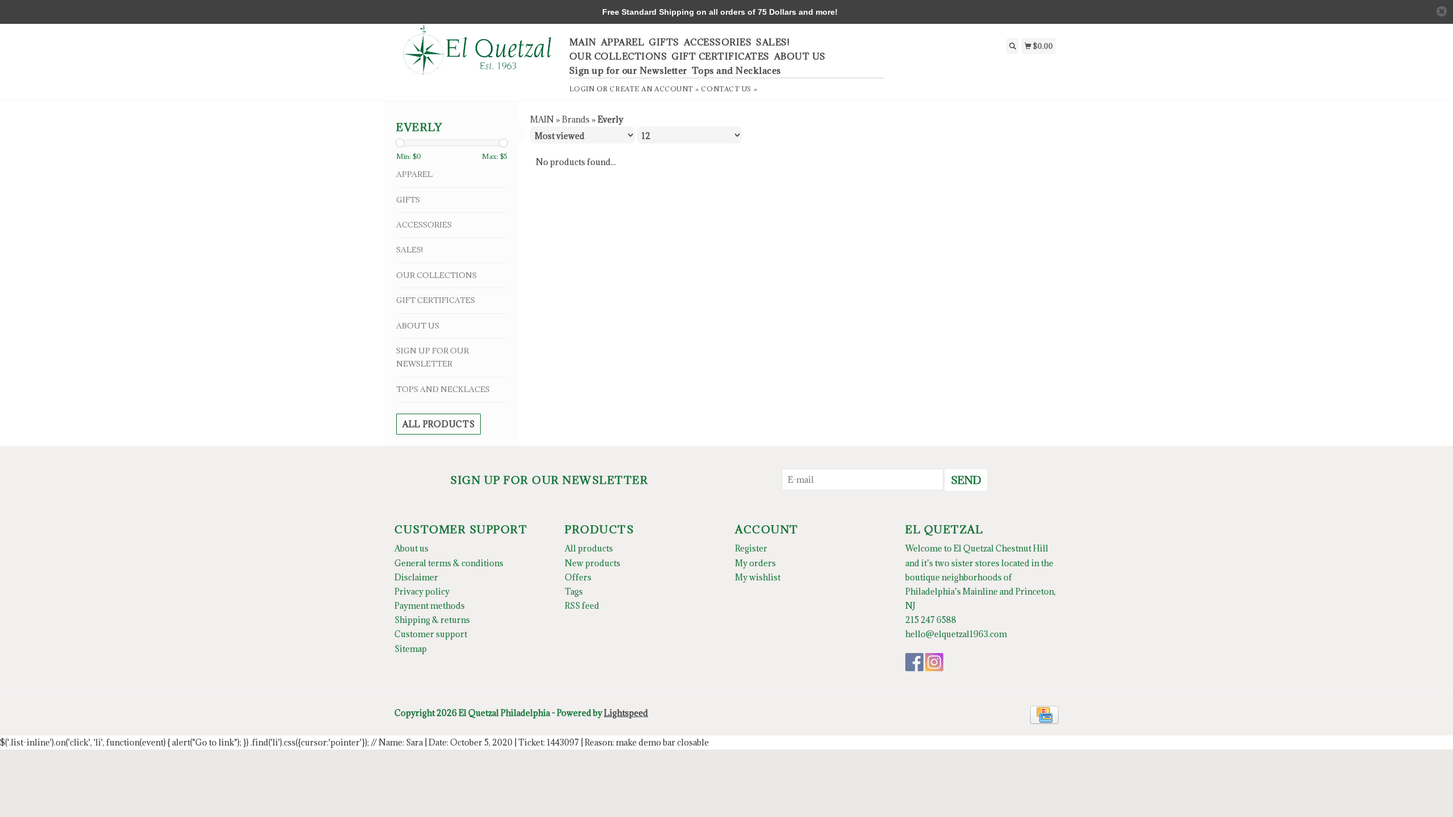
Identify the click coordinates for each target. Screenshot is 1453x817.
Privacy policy (422, 591)
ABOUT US (800, 56)
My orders (755, 563)
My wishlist (757, 577)
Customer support (430, 634)
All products (438, 424)
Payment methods (429, 605)
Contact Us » (729, 89)
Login (582, 89)
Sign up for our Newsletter (628, 70)
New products (592, 563)
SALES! (773, 42)
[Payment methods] (1044, 713)
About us (411, 548)
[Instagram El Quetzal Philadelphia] (934, 662)
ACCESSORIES (718, 42)
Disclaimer (416, 577)
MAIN (583, 42)
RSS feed (582, 605)
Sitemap (410, 648)
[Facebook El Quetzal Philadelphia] (914, 662)
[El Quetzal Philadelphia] (477, 56)
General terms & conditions (448, 563)
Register (751, 548)
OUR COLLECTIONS (618, 56)
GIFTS (664, 42)
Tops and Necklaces (736, 70)
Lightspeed (626, 712)
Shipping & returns (432, 619)
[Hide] (1441, 11)
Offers (578, 577)
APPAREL (623, 42)
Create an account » (654, 89)
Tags (574, 591)
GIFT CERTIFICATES (720, 56)
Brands (576, 119)
